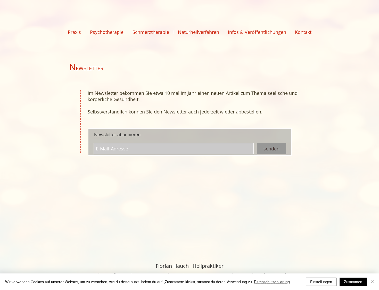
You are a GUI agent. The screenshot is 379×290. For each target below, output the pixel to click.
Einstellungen (321, 281)
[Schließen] (373, 282)
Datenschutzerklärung (272, 281)
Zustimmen (353, 281)
